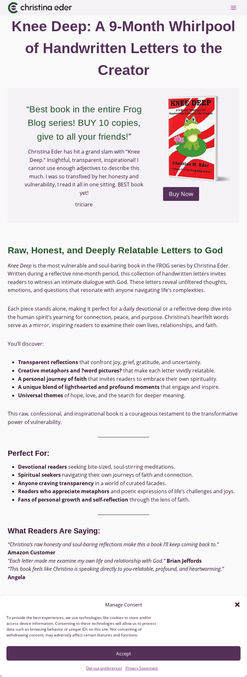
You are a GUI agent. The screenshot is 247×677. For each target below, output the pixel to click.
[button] (237, 604)
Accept (123, 653)
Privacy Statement (141, 668)
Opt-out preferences (104, 668)
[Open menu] (233, 8)
